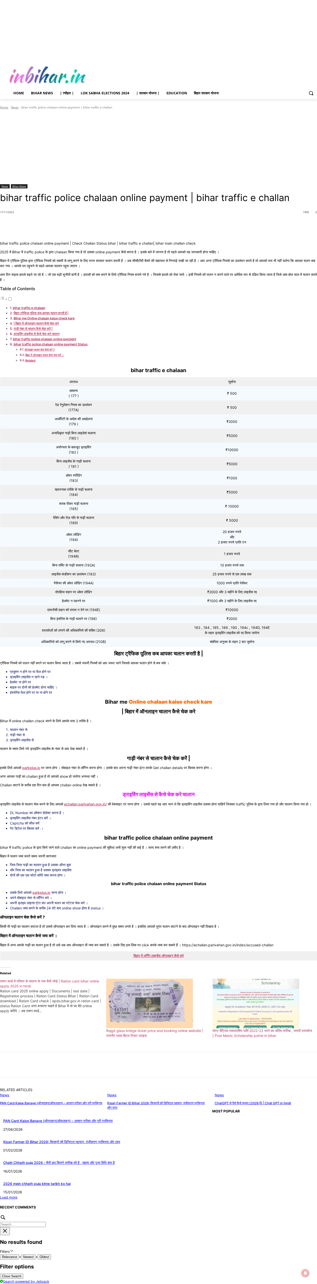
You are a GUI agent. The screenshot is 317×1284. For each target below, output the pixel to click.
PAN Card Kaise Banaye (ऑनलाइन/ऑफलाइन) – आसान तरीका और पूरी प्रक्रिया (51, 1103)
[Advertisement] (158, 147)
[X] (300, 52)
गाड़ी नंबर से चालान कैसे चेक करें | (33, 329)
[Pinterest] (57, 225)
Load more (8, 1197)
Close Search (11, 1276)
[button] (311, 93)
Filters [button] (11, 1251)
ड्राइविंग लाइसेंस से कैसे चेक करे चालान (36, 334)
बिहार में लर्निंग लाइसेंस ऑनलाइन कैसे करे (158, 955)
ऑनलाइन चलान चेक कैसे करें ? (40, 349)
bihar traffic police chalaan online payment (44, 339)
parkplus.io (41, 892)
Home (4, 107)
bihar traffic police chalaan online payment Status (51, 344)
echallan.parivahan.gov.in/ (85, 804)
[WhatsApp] (68, 225)
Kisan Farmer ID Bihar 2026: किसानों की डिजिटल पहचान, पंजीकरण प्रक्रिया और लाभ (61, 1142)
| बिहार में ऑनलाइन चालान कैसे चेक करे (36, 323)
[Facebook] (287, 52)
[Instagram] (293, 52)
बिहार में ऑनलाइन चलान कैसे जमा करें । (44, 355)
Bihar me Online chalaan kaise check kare (44, 318)
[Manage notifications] (305, 1273)
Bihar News (19, 186)
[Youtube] (314, 52)
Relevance (9, 1257)
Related (30, 360)
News (15, 107)
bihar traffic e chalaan (29, 308)
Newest (28, 1257)
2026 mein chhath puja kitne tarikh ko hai (37, 1183)
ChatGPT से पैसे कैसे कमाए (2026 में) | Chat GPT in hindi (253, 1103)
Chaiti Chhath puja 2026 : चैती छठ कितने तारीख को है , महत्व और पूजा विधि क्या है (59, 1162)
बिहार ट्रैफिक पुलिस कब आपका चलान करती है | (41, 313)
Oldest (44, 1257)
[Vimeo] (307, 52)
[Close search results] (5, 1231)
